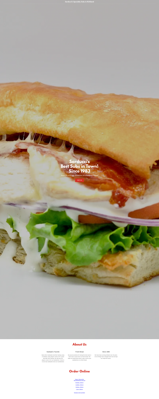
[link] (79, 2)
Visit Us (79, 180)
